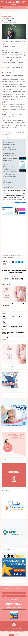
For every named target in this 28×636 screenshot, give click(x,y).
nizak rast (5, 257)
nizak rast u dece (11, 257)
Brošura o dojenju (18, 2)
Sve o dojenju (5, 429)
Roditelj (4, 22)
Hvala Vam (14, 2)
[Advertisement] (14, 237)
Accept (11, 634)
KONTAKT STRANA (14, 604)
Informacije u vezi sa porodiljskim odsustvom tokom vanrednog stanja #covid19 (14, 271)
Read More (17, 634)
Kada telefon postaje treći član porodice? (11, 316)
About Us (2, 2)
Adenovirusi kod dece (6, 337)
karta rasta (20, 255)
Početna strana (5, 2)
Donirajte (4, 459)
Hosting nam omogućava (7, 549)
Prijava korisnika (10, 2)
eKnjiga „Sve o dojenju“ (23, 2)
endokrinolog (13, 255)
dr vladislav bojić (6, 255)
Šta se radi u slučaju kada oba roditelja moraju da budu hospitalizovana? (14, 279)
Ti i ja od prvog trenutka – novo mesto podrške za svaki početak (14, 304)
